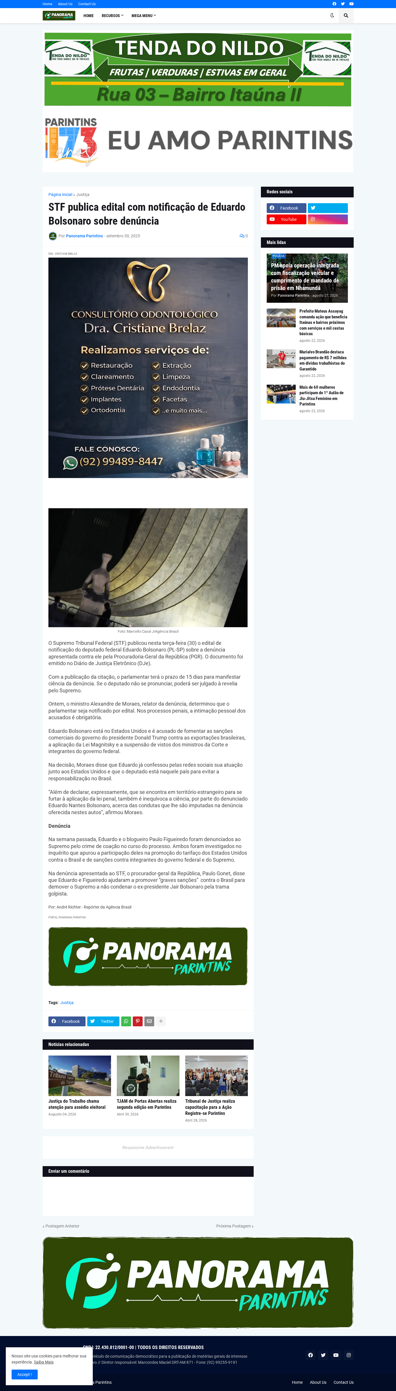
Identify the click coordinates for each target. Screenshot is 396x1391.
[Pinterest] (138, 1021)
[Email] (149, 1021)
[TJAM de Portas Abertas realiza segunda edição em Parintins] (148, 1076)
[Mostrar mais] (161, 1021)
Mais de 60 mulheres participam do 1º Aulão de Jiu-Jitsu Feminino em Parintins (321, 396)
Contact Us (87, 4)
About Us (65, 4)
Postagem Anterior (62, 1226)
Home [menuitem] (88, 15)
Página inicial (60, 194)
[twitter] (343, 4)
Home (47, 4)
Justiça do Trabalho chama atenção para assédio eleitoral (77, 1104)
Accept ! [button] (24, 1374)
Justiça (83, 194)
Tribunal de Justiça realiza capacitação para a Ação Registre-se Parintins (210, 1107)
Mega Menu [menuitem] (142, 15)
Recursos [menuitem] (111, 15)
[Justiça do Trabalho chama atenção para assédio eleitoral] (79, 1076)
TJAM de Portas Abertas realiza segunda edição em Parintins (147, 1104)
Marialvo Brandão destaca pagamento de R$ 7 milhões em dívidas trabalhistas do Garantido (323, 360)
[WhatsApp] (126, 1021)
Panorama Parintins (93, 1382)
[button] (332, 15)
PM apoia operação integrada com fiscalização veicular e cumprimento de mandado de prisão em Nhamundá (305, 276)
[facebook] (334, 4)
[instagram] (328, 219)
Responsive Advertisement (148, 1147)
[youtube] (351, 4)
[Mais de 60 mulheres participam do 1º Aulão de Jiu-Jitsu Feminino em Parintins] (281, 394)
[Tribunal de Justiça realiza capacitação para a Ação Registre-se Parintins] (216, 1076)
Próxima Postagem (233, 1226)
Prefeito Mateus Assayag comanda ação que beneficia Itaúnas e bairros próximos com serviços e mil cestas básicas (323, 322)
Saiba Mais (44, 1362)
